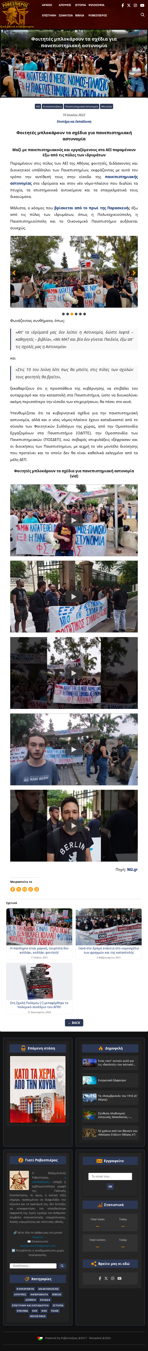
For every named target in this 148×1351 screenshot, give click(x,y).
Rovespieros (25, 1289)
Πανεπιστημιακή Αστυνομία (81, 106)
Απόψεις (65, 5)
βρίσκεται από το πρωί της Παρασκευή (91, 207)
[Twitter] (129, 5)
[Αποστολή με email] (24, 889)
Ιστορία (80, 5)
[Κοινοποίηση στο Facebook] (12, 889)
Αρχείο (47, 5)
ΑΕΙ (38, 106)
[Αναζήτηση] (142, 15)
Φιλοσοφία (96, 5)
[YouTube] (142, 5)
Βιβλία (79, 15)
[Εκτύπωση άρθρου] (36, 889)
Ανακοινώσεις (48, 1289)
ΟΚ (110, 1186)
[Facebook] (123, 5)
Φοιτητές (106, 106)
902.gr (132, 869)
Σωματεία (66, 15)
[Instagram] (135, 5)
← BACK (74, 1023)
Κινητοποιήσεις (52, 106)
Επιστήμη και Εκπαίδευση (74, 121)
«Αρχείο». (38, 1237)
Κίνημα (22, 1310)
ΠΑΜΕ (55, 1310)
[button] (63, 314)
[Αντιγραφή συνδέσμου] (30, 889)
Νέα (44, 1310)
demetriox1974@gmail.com (38, 1246)
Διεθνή (30, 1300)
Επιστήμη (49, 15)
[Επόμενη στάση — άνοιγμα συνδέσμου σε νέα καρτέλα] (38, 1089)
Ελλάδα (45, 1300)
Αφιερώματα (39, 1294)
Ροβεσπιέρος (97, 15)
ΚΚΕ (34, 1310)
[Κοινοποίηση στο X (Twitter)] (18, 889)
